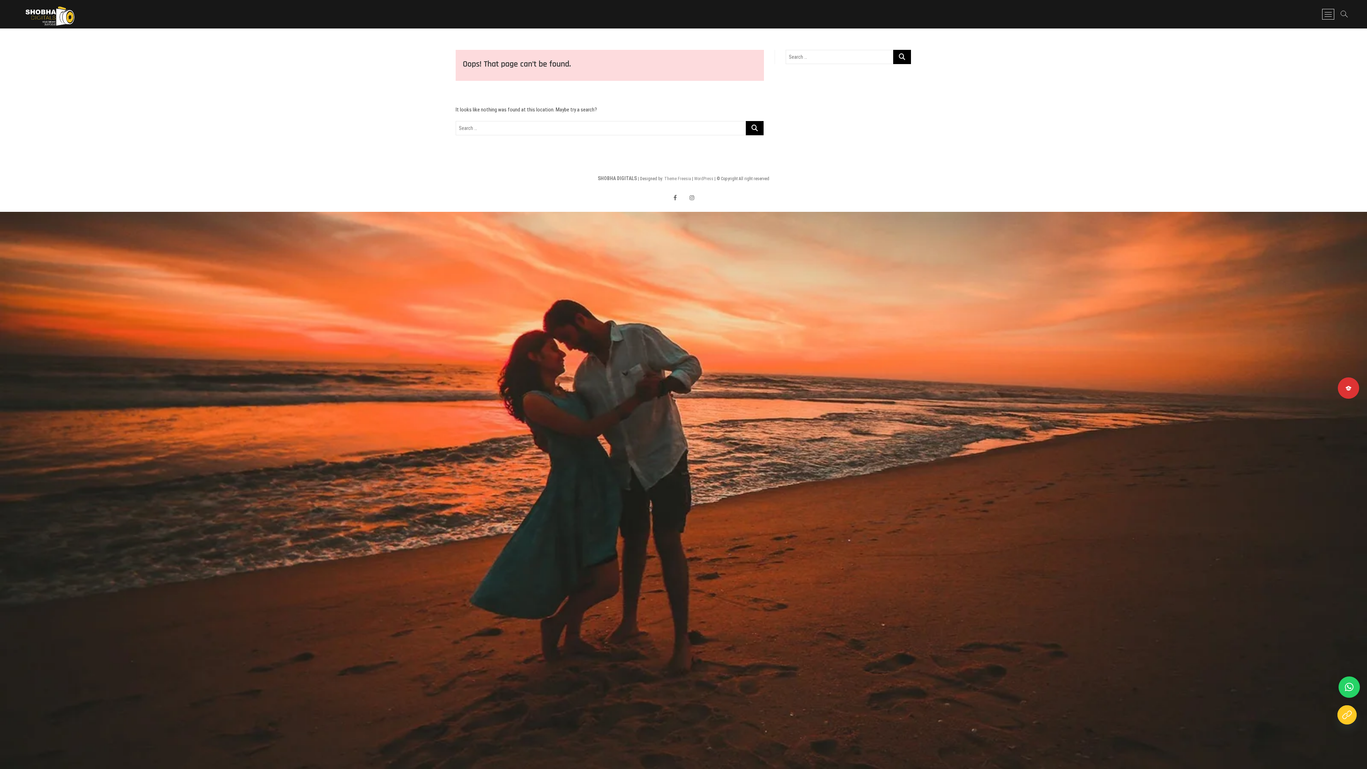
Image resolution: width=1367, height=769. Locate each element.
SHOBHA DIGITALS (617, 178)
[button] (1349, 687)
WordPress (703, 178)
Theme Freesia (677, 178)
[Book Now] (1347, 714)
